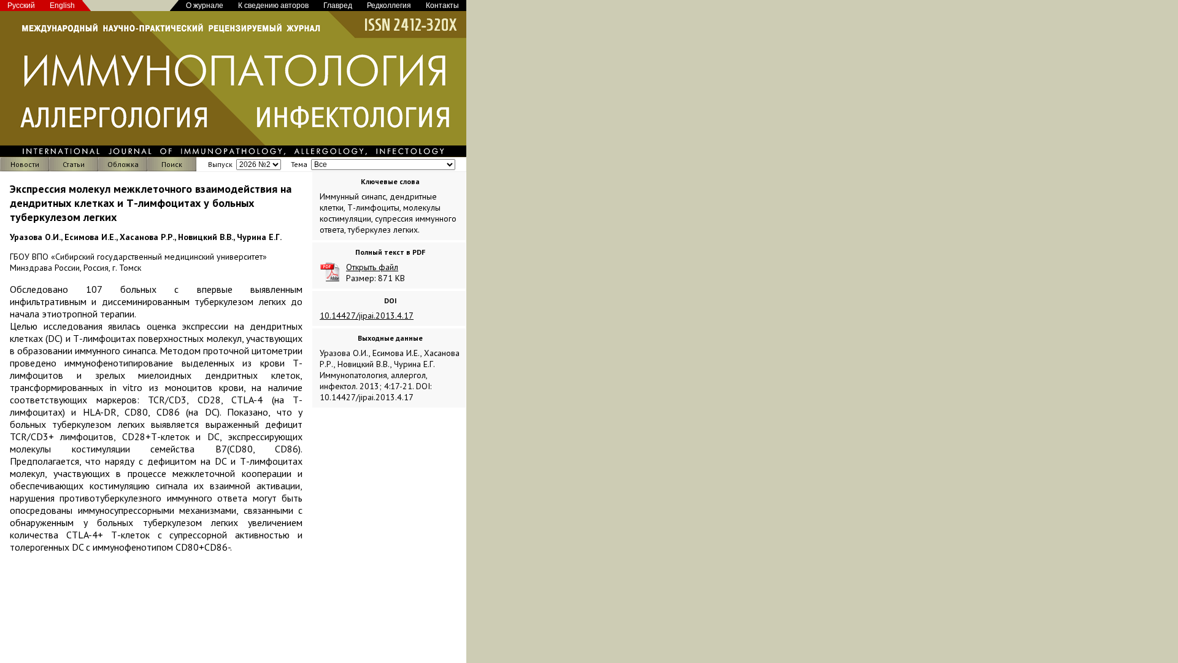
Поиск (171, 164)
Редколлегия (389, 5)
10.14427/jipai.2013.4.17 (367, 315)
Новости (24, 164)
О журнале (204, 5)
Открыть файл (372, 267)
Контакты (442, 5)
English (62, 5)
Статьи (74, 164)
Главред (337, 5)
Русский (21, 5)
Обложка (123, 164)
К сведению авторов (273, 5)
